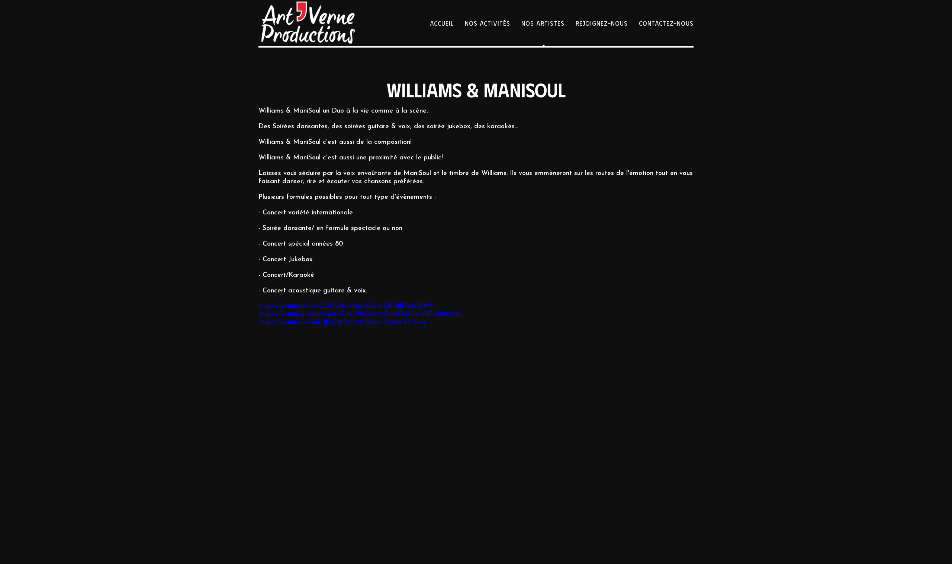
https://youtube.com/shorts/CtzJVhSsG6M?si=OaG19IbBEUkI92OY (359, 314)
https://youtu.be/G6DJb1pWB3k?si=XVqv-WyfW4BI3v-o (341, 323)
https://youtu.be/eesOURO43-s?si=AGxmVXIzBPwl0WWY (346, 306)
